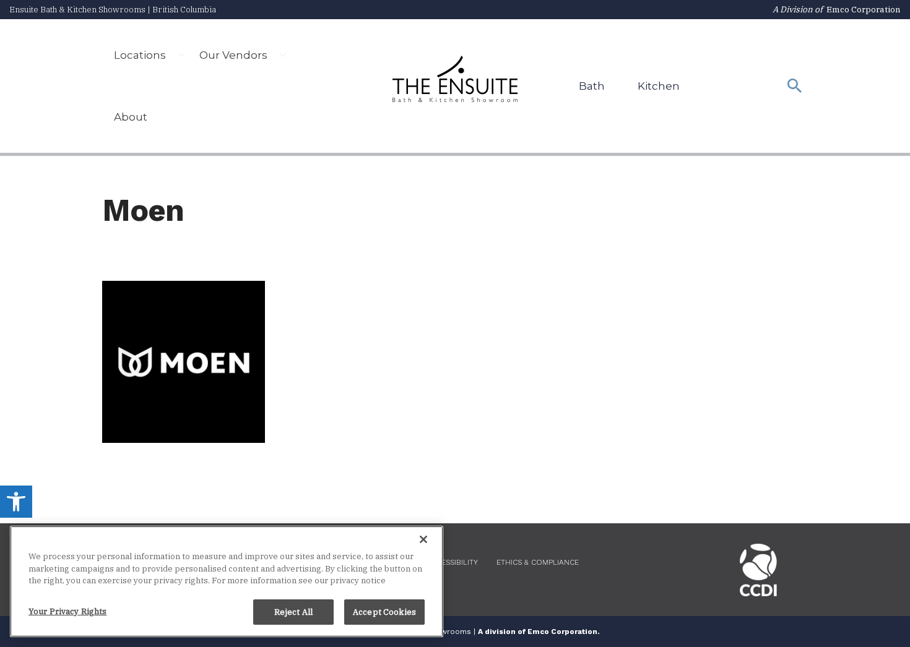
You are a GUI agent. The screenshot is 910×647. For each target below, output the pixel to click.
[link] (16, 502)
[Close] (423, 539)
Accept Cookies (384, 611)
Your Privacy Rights (67, 611)
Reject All (293, 611)
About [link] (130, 117)
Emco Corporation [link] (863, 9)
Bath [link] (592, 86)
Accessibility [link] (452, 562)
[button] (181, 55)
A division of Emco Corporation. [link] (539, 631)
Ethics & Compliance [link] (537, 562)
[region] (226, 581)
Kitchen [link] (659, 86)
